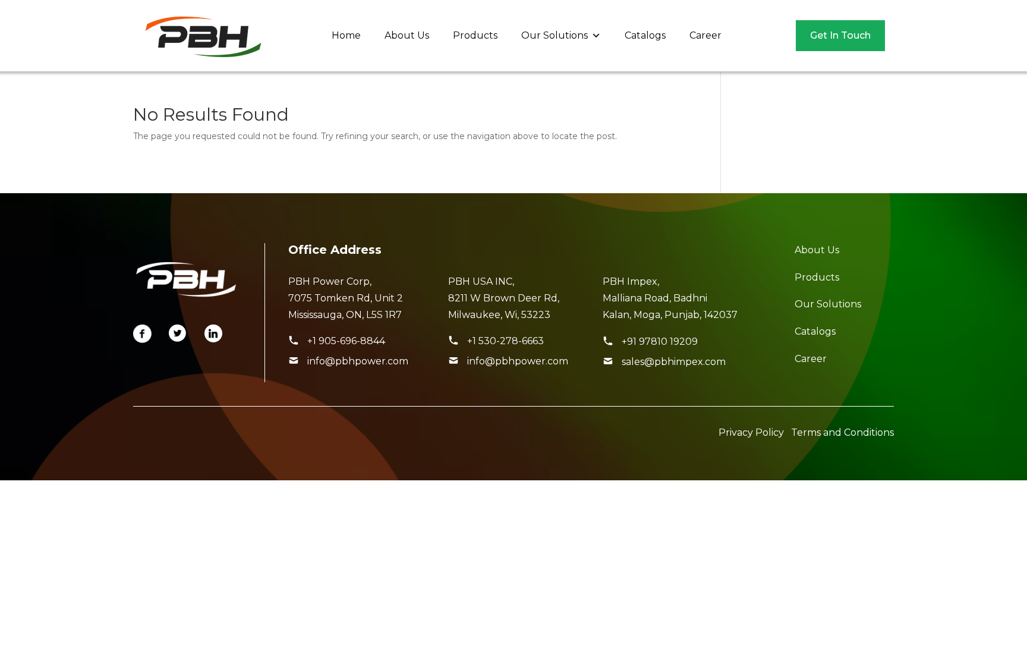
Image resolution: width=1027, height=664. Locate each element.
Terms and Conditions (842, 432)
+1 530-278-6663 (505, 341)
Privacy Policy (751, 432)
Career (705, 35)
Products (475, 35)
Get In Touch (840, 35)
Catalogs (645, 35)
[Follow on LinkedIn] (213, 333)
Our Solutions (554, 35)
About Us (407, 35)
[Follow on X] (178, 333)
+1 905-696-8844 (346, 341)
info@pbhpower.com (357, 361)
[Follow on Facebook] (142, 333)
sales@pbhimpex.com (674, 361)
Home (346, 35)
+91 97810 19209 (660, 341)
